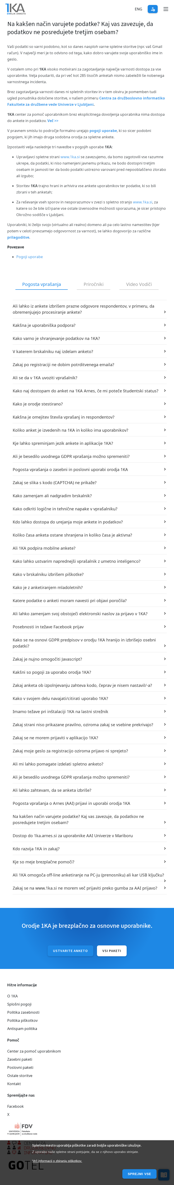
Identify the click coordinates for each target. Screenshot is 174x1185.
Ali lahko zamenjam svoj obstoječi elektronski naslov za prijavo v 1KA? (80, 613)
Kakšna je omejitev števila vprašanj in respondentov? (63, 417)
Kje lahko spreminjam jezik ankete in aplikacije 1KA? (63, 443)
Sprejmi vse (139, 1174)
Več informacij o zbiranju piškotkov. (57, 1161)
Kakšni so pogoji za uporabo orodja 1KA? (52, 672)
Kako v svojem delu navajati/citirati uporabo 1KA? (60, 698)
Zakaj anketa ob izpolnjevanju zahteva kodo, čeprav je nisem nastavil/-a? (82, 685)
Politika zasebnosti (23, 1012)
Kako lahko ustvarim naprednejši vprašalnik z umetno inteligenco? (76, 561)
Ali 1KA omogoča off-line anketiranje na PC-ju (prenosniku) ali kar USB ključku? (88, 875)
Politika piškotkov (22, 1020)
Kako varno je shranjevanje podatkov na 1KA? (56, 338)
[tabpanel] (87, 597)
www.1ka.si (70, 156)
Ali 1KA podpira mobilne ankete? (44, 548)
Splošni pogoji (19, 1004)
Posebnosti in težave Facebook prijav (48, 626)
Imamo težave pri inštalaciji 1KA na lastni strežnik (60, 711)
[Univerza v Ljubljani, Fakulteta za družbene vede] (87, 1129)
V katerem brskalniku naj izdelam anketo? (53, 351)
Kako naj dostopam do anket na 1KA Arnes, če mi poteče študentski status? (85, 390)
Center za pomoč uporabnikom (34, 1051)
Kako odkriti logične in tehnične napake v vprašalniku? (65, 508)
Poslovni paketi (20, 1067)
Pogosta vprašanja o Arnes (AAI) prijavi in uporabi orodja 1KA (71, 803)
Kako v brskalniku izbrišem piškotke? (48, 574)
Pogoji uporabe (29, 256)
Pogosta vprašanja (41, 284)
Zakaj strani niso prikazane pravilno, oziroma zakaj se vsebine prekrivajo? (83, 724)
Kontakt (14, 1083)
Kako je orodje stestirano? (38, 404)
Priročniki (94, 284)
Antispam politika (22, 1028)
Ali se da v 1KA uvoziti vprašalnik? (45, 377)
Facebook (15, 1106)
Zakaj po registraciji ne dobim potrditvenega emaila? (63, 364)
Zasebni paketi (19, 1059)
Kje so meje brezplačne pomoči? (43, 862)
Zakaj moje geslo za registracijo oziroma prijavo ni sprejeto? (70, 751)
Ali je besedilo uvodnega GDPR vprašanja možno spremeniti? (71, 456)
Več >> (52, 120)
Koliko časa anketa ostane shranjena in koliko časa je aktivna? (72, 535)
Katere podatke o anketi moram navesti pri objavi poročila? (70, 600)
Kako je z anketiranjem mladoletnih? (48, 587)
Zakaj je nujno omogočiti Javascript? (47, 659)
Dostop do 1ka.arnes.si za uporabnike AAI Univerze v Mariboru (73, 835)
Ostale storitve (19, 1075)
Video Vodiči (139, 284)
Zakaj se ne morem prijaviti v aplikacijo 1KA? (55, 737)
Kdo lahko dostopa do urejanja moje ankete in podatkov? (68, 522)
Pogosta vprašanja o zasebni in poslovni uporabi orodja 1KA (70, 469)
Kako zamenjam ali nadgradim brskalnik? (52, 495)
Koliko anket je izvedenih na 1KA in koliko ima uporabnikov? (70, 430)
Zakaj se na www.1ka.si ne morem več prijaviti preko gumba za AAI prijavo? (85, 888)
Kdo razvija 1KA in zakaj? (36, 848)
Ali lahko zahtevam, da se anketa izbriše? (52, 790)
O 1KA (12, 996)
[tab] (41, 284)
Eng (138, 9)
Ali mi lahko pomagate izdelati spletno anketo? (58, 764)
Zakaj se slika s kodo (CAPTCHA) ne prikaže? (55, 482)
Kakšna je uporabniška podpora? (44, 325)
